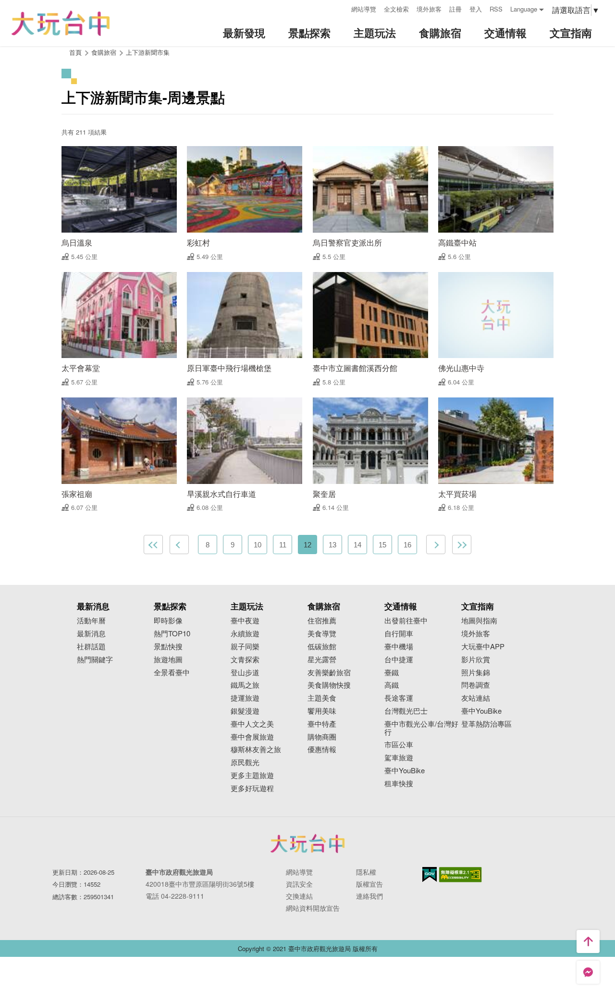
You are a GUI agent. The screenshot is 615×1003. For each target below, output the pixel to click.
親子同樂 (245, 647)
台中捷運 (398, 660)
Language (523, 8)
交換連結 (299, 896)
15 (382, 545)
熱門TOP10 (172, 634)
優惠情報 (322, 749)
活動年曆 (91, 621)
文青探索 (245, 660)
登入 (475, 8)
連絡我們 (369, 896)
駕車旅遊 (398, 758)
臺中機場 (398, 647)
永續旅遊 (245, 634)
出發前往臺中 (406, 621)
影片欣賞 (475, 660)
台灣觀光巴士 (406, 711)
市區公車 (398, 745)
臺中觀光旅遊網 (61, 23)
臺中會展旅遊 (252, 737)
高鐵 (391, 685)
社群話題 (91, 647)
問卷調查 (475, 685)
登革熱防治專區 (486, 724)
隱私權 (366, 872)
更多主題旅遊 (252, 775)
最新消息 (91, 634)
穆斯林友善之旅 (256, 749)
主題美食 (322, 698)
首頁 (75, 52)
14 (357, 545)
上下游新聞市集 (148, 52)
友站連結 (475, 698)
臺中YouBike (404, 771)
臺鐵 (391, 673)
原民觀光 (245, 762)
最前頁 (153, 544)
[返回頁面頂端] (588, 941)
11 (282, 545)
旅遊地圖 (168, 660)
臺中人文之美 (252, 724)
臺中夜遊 (245, 621)
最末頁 (461, 544)
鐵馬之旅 (245, 685)
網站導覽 (363, 8)
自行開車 (398, 634)
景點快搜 (168, 647)
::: (341, 7)
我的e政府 (429, 874)
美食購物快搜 (329, 685)
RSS (496, 8)
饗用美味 (322, 711)
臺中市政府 (307, 843)
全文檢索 (396, 8)
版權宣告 (369, 884)
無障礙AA (460, 874)
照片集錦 (475, 673)
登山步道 (245, 673)
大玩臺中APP (482, 647)
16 (407, 545)
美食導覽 (322, 634)
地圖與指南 (479, 621)
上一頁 (179, 544)
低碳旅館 (322, 647)
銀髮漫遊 (245, 711)
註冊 (455, 8)
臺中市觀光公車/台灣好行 (421, 728)
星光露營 (322, 660)
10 (257, 545)
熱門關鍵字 (95, 660)
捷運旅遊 (245, 698)
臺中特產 (322, 724)
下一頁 (435, 544)
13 (332, 545)
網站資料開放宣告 (313, 908)
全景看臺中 (172, 673)
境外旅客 (429, 8)
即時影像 (168, 621)
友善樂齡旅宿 (329, 673)
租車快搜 (398, 784)
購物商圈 (322, 737)
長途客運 (398, 698)
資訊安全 (299, 884)
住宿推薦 (322, 621)
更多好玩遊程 (252, 788)
